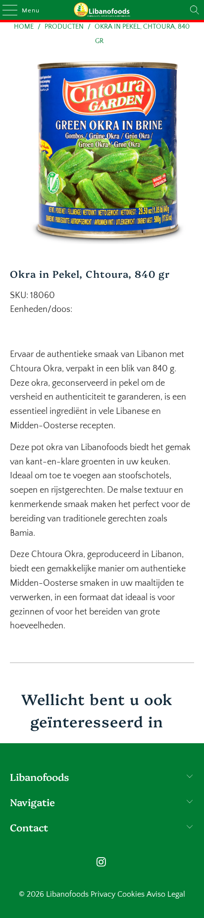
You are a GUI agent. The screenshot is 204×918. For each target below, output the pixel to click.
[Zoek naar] (194, 10)
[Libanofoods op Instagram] (101, 863)
